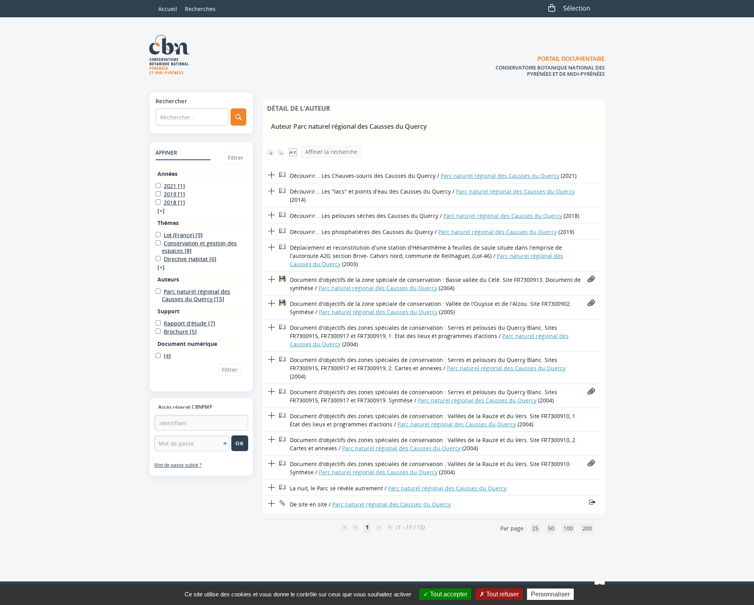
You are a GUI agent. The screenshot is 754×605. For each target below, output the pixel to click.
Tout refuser (502, 594)
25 (535, 528)
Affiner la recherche (331, 151)
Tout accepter (447, 594)
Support (168, 311)
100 (568, 528)
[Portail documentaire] (172, 54)
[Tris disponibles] (293, 151)
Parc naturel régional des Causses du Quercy (500, 175)
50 (551, 528)
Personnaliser (550, 594)
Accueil (167, 9)
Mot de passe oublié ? (177, 465)
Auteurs (168, 279)
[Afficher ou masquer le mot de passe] (225, 443)
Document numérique (187, 343)
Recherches (200, 9)
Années (167, 173)
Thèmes (168, 223)
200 (587, 528)
